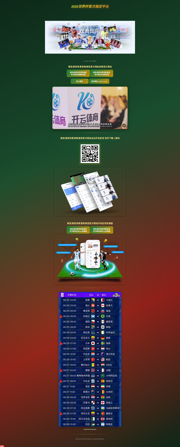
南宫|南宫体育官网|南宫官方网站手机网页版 (101, 73)
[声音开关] (124, 125)
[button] (61, 359)
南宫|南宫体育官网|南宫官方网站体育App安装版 (101, 230)
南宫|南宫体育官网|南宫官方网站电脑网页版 (78, 73)
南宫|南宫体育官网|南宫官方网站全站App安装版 (78, 230)
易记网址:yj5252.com (99, 81)
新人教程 (79, 81)
